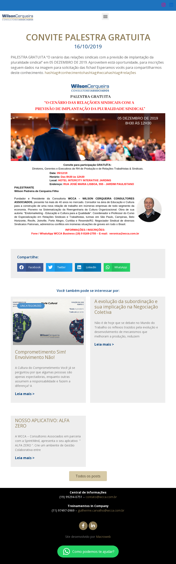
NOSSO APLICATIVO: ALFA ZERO (42, 423)
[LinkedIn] (171, 4)
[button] (105, 16)
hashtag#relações (121, 72)
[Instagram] (163, 4)
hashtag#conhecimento (64, 72)
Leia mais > (25, 393)
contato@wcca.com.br (101, 497)
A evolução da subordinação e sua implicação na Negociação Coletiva (126, 306)
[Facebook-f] (83, 525)
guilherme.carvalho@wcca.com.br (101, 510)
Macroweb (103, 537)
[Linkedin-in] (93, 525)
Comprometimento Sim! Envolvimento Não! (40, 354)
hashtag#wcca (95, 72)
